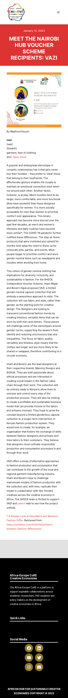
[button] (34, 626)
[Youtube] (29, 657)
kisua (23, 156)
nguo (16, 156)
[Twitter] (39, 657)
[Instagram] (29, 667)
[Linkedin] (39, 648)
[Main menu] (58, 12)
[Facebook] (29, 648)
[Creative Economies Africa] (16, 12)
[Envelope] (39, 667)
